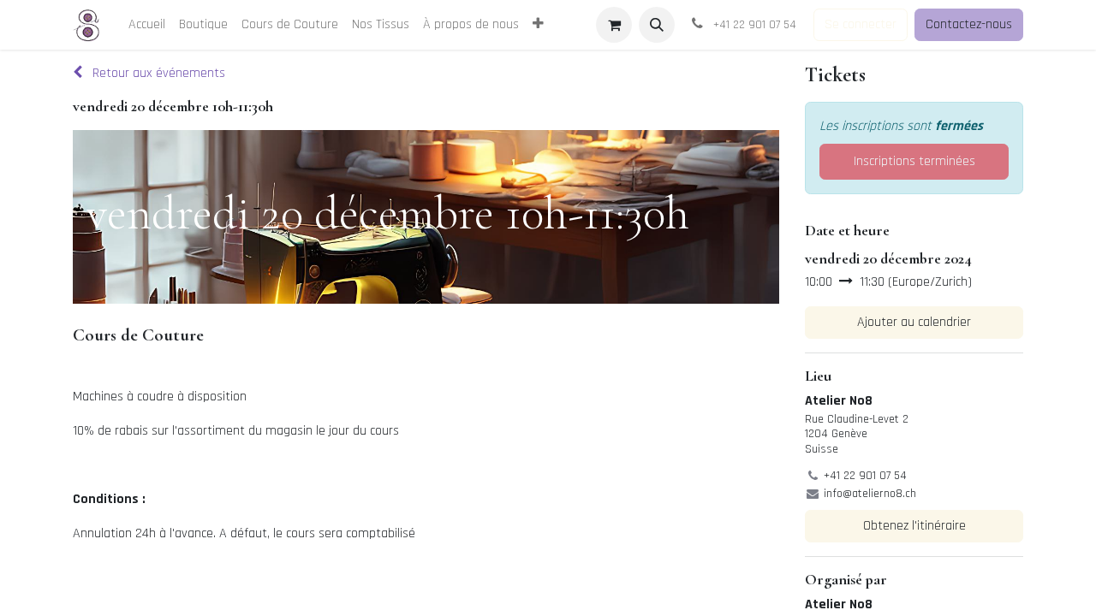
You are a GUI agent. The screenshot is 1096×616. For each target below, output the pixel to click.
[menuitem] (147, 25)
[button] (657, 25)
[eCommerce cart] (614, 25)
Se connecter (860, 24)
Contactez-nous (969, 24)
